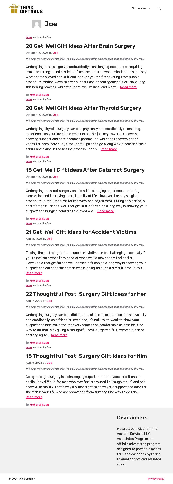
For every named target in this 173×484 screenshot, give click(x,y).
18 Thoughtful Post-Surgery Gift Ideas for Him (86, 356)
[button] (159, 8)
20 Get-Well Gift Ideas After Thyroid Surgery (83, 108)
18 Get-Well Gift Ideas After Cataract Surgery (85, 170)
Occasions (139, 8)
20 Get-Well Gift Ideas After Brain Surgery (80, 46)
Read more (128, 87)
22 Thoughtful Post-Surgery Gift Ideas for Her (86, 294)
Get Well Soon (39, 94)
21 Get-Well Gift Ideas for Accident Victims (81, 232)
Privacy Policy (156, 478)
